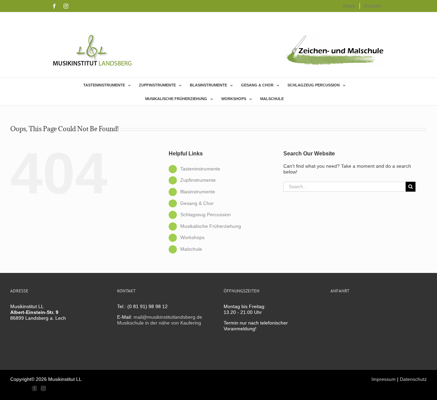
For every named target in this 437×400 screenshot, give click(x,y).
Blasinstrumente (197, 191)
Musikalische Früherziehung (210, 226)
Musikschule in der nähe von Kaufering (159, 323)
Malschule (191, 249)
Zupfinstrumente (198, 180)
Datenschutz (413, 379)
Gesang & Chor (197, 203)
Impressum (383, 379)
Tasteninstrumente (200, 168)
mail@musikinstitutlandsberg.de (167, 317)
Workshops (192, 237)
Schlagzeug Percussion (205, 214)
